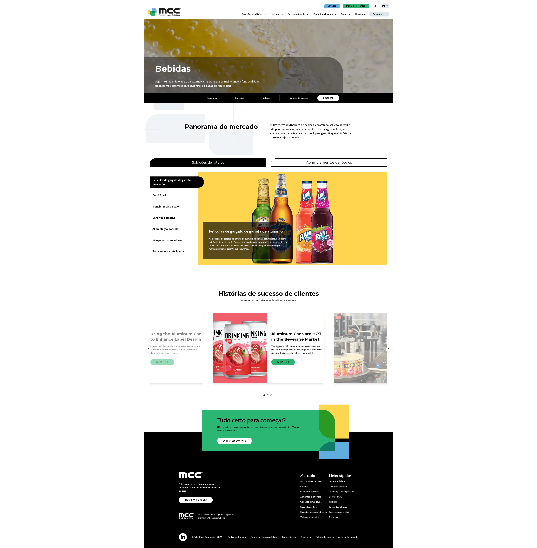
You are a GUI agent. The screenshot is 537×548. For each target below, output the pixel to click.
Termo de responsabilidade (264, 537)
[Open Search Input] (374, 5)
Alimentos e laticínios (310, 496)
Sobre (344, 14)
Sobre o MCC (335, 496)
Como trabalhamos (323, 14)
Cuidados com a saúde (311, 501)
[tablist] (268, 162)
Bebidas (304, 486)
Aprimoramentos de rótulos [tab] (329, 162)
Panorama (212, 98)
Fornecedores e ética (339, 512)
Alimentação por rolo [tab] (165, 229)
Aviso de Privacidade (348, 537)
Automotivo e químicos (311, 481)
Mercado (275, 14)
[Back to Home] (164, 12)
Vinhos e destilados (309, 517)
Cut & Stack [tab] (159, 195)
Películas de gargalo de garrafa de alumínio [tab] (171, 182)
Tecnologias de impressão (341, 491)
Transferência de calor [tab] (166, 206)
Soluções (239, 98)
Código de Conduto (237, 537)
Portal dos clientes (355, 5)
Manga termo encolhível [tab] (167, 240)
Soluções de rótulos (252, 14)
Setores (266, 98)
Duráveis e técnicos (309, 491)
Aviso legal (306, 537)
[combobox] (385, 5)
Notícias (333, 501)
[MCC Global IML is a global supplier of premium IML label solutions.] (186, 516)
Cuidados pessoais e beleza (313, 512)
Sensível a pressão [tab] (163, 217)
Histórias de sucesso (298, 98)
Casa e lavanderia (308, 507)
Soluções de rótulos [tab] (208, 162)
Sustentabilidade (296, 14)
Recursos (360, 14)
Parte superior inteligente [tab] (168, 251)
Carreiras (332, 5)
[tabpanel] (268, 218)
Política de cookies (325, 537)
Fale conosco (379, 14)
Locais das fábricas (338, 507)
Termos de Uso (289, 537)
